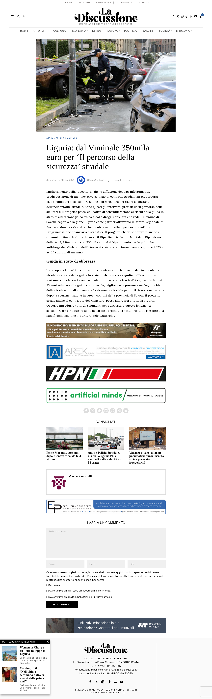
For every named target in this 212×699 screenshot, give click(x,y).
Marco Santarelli (96, 180)
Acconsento (55, 585)
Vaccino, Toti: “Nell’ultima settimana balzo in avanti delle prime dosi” (32, 675)
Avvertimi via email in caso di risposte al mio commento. (80, 590)
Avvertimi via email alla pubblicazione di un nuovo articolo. (80, 596)
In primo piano (68, 138)
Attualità (52, 138)
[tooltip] (173, 16)
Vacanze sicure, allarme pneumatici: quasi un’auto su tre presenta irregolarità (146, 457)
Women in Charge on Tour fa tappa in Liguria (33, 651)
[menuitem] (68, 3)
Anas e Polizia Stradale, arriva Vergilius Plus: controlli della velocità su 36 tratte (104, 457)
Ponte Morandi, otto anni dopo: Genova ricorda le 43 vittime (64, 456)
